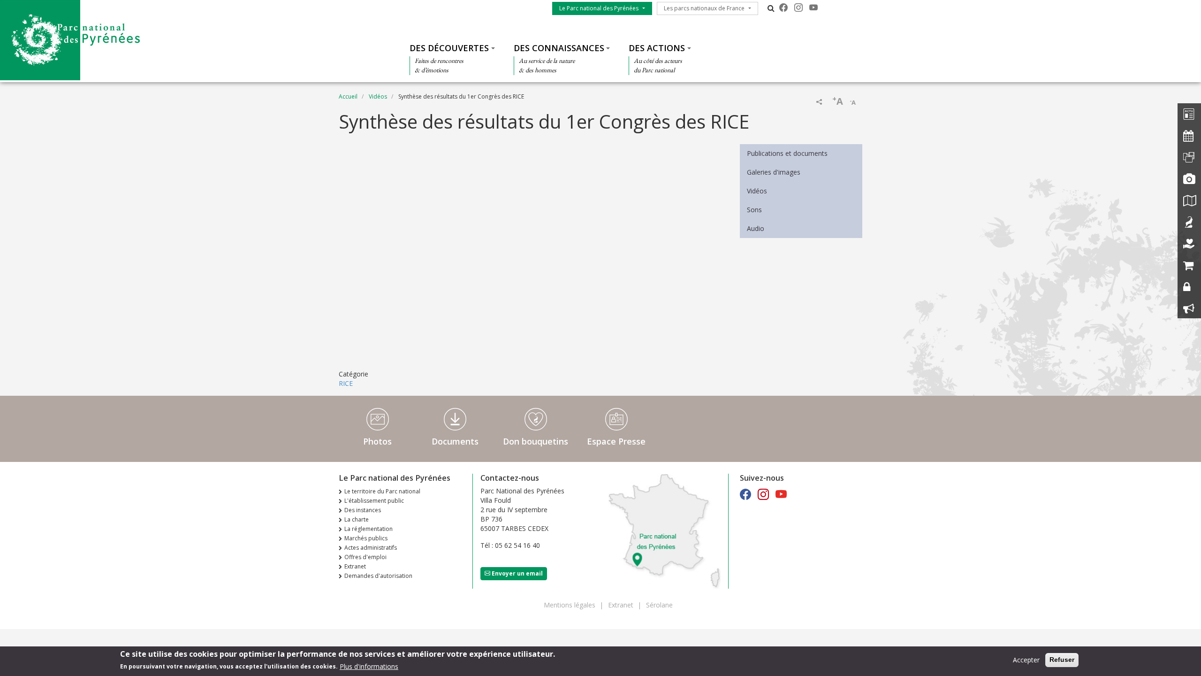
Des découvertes (449, 48)
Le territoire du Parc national (382, 491)
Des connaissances (559, 48)
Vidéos (378, 96)
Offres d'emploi (365, 557)
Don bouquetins (535, 441)
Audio (755, 228)
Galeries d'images (773, 172)
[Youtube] (813, 7)
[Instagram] (798, 7)
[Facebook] (783, 7)
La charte (356, 519)
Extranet (355, 566)
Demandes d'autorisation (378, 576)
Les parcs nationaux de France (704, 8)
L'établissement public (374, 501)
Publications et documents (787, 153)
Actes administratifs (370, 548)
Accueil (348, 96)
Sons (754, 209)
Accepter (1026, 659)
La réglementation (368, 529)
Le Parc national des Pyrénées (599, 8)
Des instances (362, 510)
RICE (346, 383)
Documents (455, 441)
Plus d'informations (369, 665)
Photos (377, 441)
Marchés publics (366, 538)
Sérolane (659, 604)
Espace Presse (616, 441)
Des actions (657, 48)
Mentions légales (569, 604)
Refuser (1061, 659)
